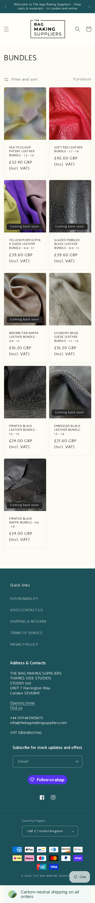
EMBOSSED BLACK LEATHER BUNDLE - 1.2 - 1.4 (68, 430)
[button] (6, 29)
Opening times (22, 703)
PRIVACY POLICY (24, 645)
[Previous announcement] (5, 6)
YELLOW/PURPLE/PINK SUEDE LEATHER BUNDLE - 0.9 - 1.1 (24, 244)
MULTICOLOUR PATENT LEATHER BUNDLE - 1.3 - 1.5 (21, 152)
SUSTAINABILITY (24, 599)
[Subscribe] (76, 762)
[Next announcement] (89, 6)
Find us (16, 708)
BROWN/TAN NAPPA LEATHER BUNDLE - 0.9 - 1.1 (24, 337)
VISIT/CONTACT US (26, 610)
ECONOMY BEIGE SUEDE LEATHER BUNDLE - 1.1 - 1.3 (66, 337)
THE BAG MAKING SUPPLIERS (53, 875)
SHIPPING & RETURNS (28, 622)
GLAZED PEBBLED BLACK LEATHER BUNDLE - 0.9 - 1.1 (67, 244)
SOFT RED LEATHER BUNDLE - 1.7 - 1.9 (68, 149)
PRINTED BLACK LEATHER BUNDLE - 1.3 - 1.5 (23, 430)
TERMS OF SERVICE (26, 633)
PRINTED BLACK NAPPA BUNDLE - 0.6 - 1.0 (24, 523)
